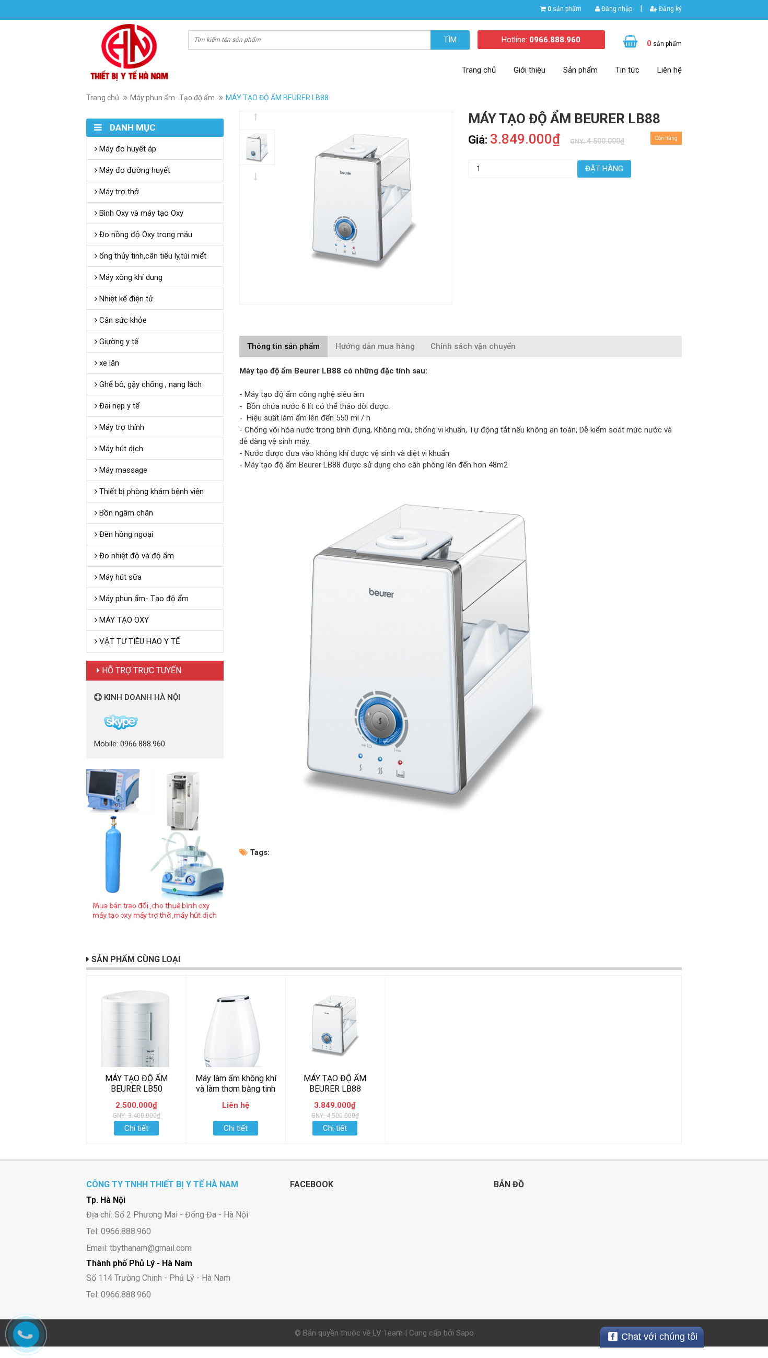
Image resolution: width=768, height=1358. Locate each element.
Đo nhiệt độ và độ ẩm (135, 555)
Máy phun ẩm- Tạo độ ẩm (172, 97)
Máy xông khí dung (129, 277)
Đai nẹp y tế (118, 406)
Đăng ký (669, 9)
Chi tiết (136, 1128)
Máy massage (122, 470)
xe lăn (108, 363)
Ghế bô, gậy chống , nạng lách (149, 384)
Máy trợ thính (120, 427)
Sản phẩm (580, 70)
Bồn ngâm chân (125, 513)
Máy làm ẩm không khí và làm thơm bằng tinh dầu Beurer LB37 (235, 1088)
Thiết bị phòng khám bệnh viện (150, 491)
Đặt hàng (604, 168)
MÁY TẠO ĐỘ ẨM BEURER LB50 (136, 1083)
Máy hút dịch (120, 448)
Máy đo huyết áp (126, 149)
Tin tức (627, 70)
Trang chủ (479, 70)
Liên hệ (669, 70)
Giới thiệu (529, 70)
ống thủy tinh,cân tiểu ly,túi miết (151, 256)
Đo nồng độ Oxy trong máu (144, 234)
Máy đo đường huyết (133, 170)
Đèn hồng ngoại (125, 534)
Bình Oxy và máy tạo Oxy (140, 213)
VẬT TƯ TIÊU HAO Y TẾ (138, 641)
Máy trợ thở (118, 191)
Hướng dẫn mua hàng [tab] (375, 346)
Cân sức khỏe (122, 320)
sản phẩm (564, 9)
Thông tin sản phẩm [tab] (283, 346)
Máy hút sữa (119, 577)
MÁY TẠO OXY (123, 620)
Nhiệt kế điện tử (125, 298)
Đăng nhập (616, 9)
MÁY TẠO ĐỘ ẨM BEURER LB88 (335, 1083)
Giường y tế (117, 341)
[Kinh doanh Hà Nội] (95, 721)
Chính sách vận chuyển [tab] (473, 346)
